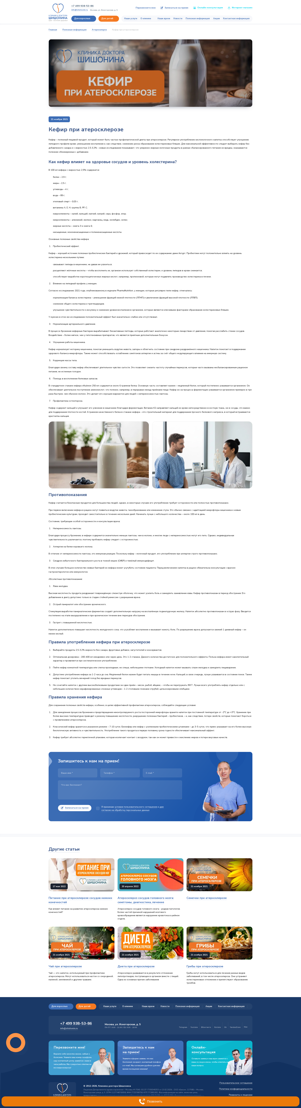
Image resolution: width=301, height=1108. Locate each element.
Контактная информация (236, 18)
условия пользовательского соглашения (136, 806)
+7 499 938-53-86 (82, 6)
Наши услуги (130, 18)
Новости (177, 18)
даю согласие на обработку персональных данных (132, 808)
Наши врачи (164, 18)
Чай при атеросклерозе (65, 966)
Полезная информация (198, 18)
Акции (216, 18)
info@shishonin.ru (79, 10)
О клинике (145, 18)
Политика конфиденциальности (235, 1088)
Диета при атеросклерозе (136, 966)
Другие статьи (64, 849)
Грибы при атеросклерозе (205, 966)
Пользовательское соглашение (235, 1082)
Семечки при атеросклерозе (207, 898)
